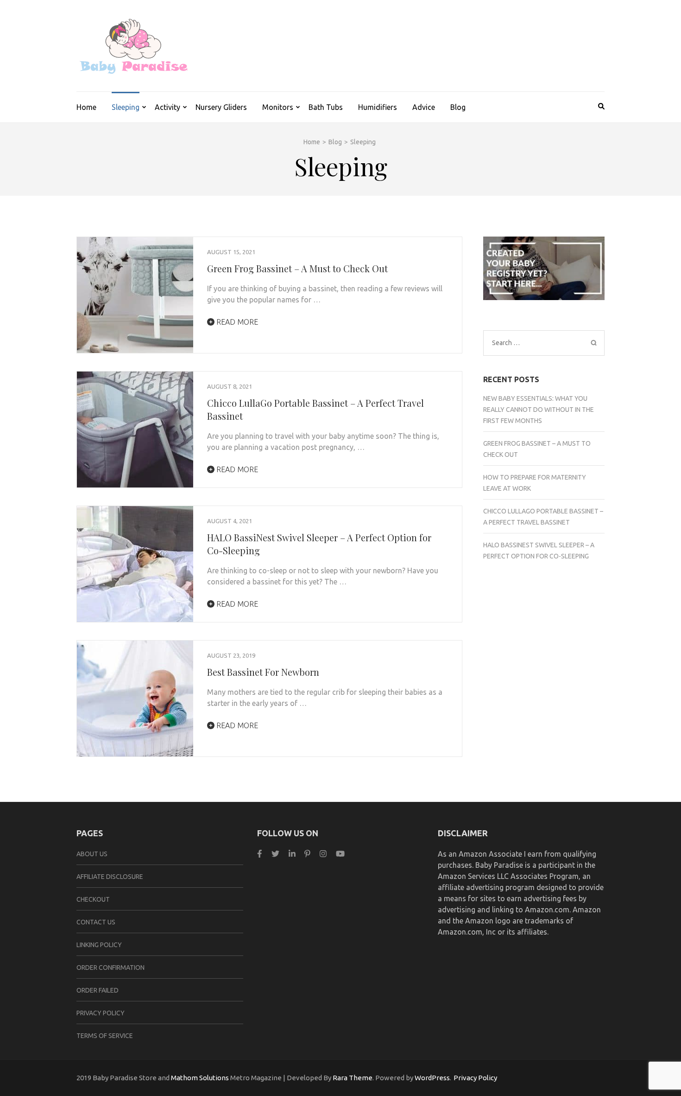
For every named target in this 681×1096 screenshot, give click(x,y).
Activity (167, 107)
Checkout (93, 899)
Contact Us (95, 922)
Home (86, 107)
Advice (423, 107)
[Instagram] (323, 853)
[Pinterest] (307, 853)
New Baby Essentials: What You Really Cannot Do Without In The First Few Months (538, 409)
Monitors (277, 107)
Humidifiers (377, 107)
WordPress (432, 1078)
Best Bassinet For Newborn (263, 672)
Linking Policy (99, 945)
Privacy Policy (100, 1013)
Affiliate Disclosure (109, 876)
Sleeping (125, 107)
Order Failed (97, 990)
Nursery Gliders (221, 107)
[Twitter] (275, 853)
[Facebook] (259, 853)
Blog (458, 107)
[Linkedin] (292, 853)
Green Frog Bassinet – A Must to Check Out (297, 268)
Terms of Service (104, 1035)
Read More (236, 322)
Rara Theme (352, 1078)
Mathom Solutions (200, 1078)
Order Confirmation (110, 967)
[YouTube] (340, 853)
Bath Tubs (326, 107)
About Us (91, 854)
